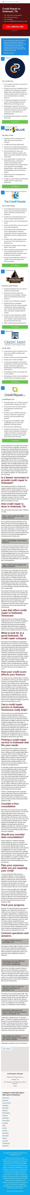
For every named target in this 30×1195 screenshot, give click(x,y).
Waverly (4, 1138)
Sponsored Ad (14, 30)
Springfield (5, 1145)
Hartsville (5, 1115)
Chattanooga (6, 1143)
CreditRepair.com (8, 399)
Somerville (5, 1135)
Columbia (5, 1123)
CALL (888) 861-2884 (15, 27)
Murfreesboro (6, 1113)
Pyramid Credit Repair (10, 286)
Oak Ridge (5, 1108)
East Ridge (5, 1118)
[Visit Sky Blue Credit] (15, 130)
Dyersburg (5, 1100)
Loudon (4, 1128)
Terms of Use (10, 1191)
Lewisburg (5, 1105)
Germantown (6, 1120)
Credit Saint (6, 348)
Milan (4, 1125)
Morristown (5, 1133)
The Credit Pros (7, 81)
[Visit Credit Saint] (15, 338)
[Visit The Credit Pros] (15, 68)
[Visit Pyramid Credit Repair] (15, 277)
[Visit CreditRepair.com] (15, 392)
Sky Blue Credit (7, 135)
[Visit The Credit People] (15, 197)
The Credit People (8, 206)
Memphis (5, 1110)
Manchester (5, 1097)
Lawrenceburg (6, 1103)
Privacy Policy (19, 1191)
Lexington (5, 1140)
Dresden (4, 1130)
